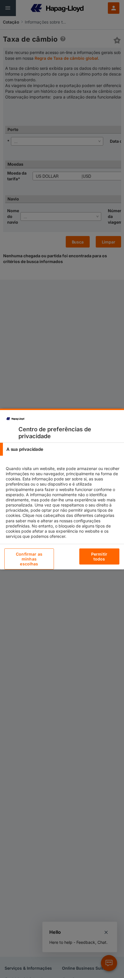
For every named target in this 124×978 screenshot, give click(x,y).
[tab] (62, 449)
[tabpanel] (63, 507)
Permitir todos (99, 556)
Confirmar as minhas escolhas (29, 559)
